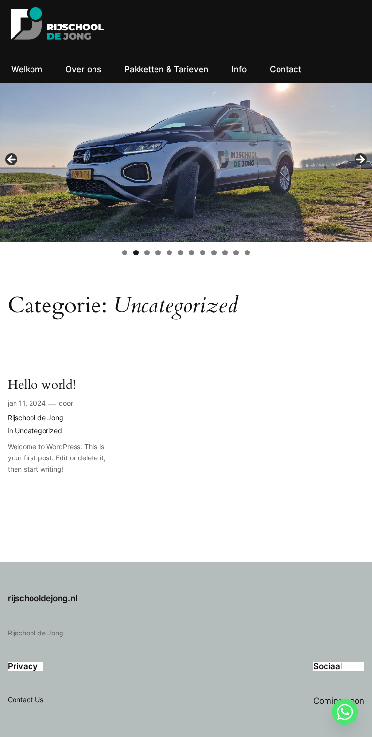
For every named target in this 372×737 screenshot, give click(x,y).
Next (360, 160)
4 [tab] (158, 252)
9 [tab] (214, 252)
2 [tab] (136, 252)
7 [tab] (191, 252)
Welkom (26, 69)
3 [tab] (147, 252)
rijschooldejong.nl (42, 598)
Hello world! (42, 385)
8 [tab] (202, 252)
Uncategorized (38, 431)
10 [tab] (225, 252)
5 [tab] (169, 252)
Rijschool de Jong (35, 417)
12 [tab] (247, 252)
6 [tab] (180, 252)
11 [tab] (236, 252)
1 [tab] (124, 252)
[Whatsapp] (345, 712)
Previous (12, 160)
